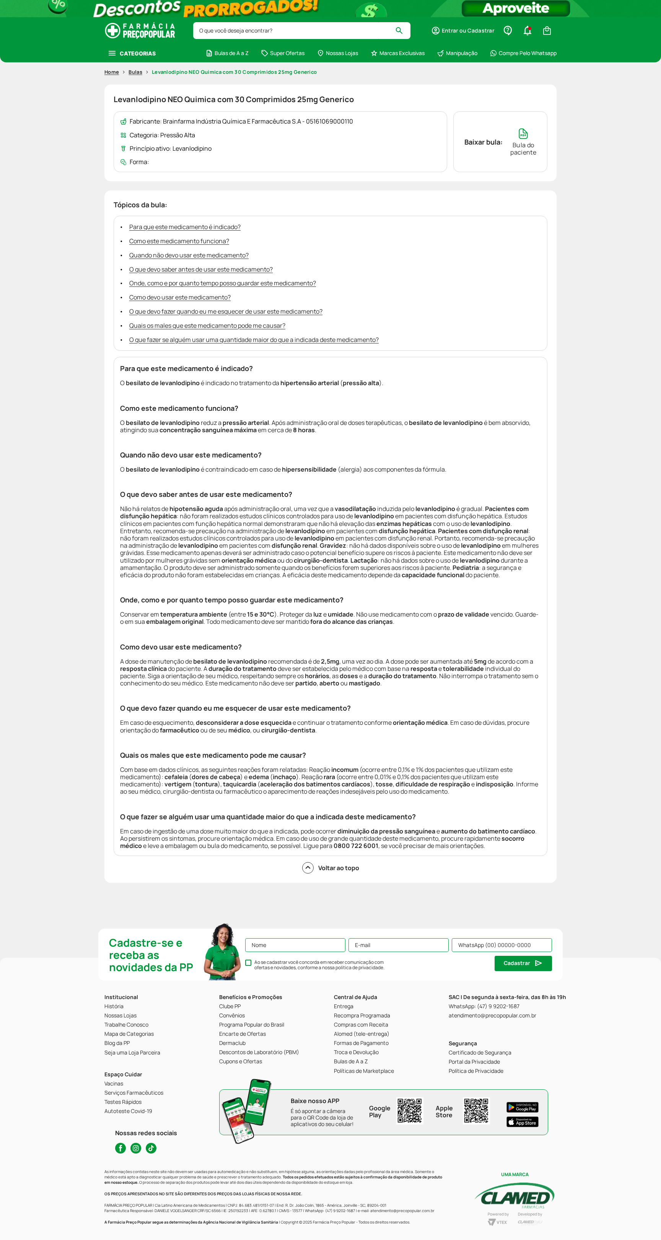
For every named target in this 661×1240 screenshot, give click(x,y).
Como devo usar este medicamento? (180, 297)
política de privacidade (359, 967)
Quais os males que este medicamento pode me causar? (207, 325)
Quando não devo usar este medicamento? (189, 255)
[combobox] (301, 30)
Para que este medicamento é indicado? (185, 227)
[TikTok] (151, 1148)
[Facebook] (120, 1148)
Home (111, 71)
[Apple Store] (522, 1121)
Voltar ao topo (338, 868)
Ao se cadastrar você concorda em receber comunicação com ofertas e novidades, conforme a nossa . (319, 965)
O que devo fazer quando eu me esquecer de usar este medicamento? (225, 311)
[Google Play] (522, 1107)
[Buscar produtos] (402, 30)
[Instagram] (135, 1148)
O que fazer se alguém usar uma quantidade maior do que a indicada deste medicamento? (254, 339)
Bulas (135, 71)
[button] (462, 30)
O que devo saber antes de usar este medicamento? (201, 269)
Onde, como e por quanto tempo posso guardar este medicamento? (222, 283)
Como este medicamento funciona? (179, 241)
